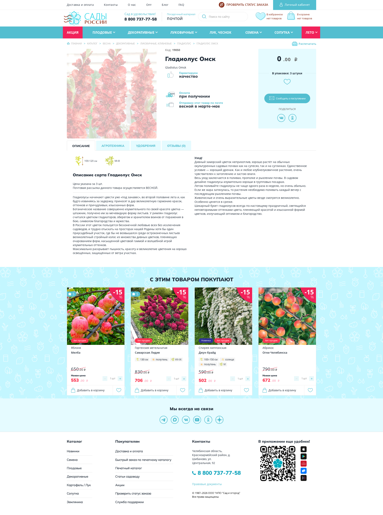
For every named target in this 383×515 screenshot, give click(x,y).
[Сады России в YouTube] (197, 420)
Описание (81, 146)
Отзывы (176, 146)
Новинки (73, 451)
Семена (72, 460)
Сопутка (73, 493)
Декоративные (77, 476)
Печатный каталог (128, 468)
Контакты (111, 4)
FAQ (181, 4)
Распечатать (307, 44)
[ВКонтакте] (281, 118)
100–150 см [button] (211, 359)
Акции (119, 485)
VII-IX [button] (178, 359)
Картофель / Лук (79, 485)
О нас (132, 4)
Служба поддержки (129, 502)
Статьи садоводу (127, 476)
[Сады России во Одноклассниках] (208, 420)
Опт (149, 4)
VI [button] (224, 364)
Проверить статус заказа (133, 493)
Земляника (75, 502)
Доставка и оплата (80, 4)
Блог (165, 4)
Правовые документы (207, 484)
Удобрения (145, 146)
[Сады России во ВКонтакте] (186, 420)
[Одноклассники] (292, 118)
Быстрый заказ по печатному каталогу (143, 460)
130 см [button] (144, 359)
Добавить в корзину (91, 390)
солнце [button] (229, 359)
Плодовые (74, 468)
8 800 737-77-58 (219, 472)
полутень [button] (162, 359)
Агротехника (113, 146)
